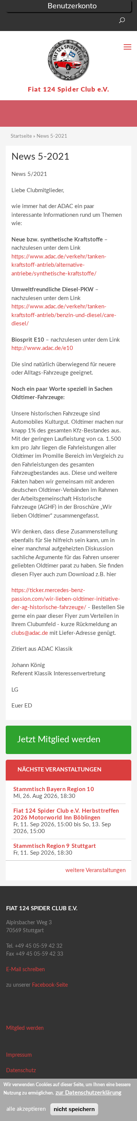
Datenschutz (21, 1070)
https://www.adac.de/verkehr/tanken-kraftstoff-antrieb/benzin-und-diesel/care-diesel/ (63, 315)
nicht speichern (74, 1109)
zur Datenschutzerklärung (88, 1093)
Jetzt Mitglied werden (58, 739)
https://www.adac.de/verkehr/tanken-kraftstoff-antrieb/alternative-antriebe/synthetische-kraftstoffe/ (59, 265)
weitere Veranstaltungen (95, 870)
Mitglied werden (25, 1028)
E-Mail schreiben (25, 969)
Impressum (19, 1055)
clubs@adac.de (29, 633)
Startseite (21, 136)
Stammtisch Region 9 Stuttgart (54, 846)
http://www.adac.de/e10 (42, 348)
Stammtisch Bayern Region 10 (53, 789)
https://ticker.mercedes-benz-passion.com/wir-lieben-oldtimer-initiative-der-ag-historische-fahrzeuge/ (65, 599)
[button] (11, 22)
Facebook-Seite (50, 985)
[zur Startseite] (68, 60)
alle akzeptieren (26, 1109)
